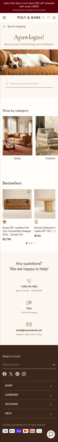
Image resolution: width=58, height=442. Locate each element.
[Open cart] (54, 17)
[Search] (43, 17)
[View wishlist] (48, 17)
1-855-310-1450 (29, 286)
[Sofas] (17, 135)
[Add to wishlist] (28, 192)
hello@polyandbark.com (29, 330)
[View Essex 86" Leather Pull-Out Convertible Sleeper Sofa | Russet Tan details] (17, 204)
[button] (29, 285)
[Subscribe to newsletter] (53, 365)
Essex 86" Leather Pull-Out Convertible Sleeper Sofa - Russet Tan (17, 231)
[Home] (29, 17)
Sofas (17, 158)
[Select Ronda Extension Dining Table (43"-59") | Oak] (36, 221)
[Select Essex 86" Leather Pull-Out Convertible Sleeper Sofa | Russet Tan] (4, 221)
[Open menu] (4, 17)
